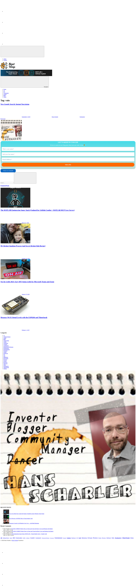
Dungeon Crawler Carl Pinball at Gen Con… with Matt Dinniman (24, 523)
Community (6, 345)
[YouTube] (14, 33)
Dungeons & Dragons (8, 347)
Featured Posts (5, 185)
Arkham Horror (6, 336)
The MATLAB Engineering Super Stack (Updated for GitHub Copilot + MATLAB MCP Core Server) (38, 210)
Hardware (5, 353)
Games (5, 352)
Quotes (5, 361)
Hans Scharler (55, 116)
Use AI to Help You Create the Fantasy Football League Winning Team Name (26, 513)
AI (4, 335)
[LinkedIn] (14, 11)
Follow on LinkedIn (8, 170)
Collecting (5, 343)
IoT (4, 354)
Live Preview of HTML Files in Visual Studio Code (21, 518)
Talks (4, 364)
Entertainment (6, 349)
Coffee (4, 342)
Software (5, 363)
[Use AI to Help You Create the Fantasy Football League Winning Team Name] (6, 513)
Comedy (5, 344)
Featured (5, 350)
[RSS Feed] (14, 44)
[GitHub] (14, 22)
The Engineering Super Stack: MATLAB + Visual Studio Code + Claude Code (29, 533)
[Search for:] (7, 182)
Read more (3, 118)
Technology (82, 116)
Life (4, 356)
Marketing (5, 357)
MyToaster (5, 358)
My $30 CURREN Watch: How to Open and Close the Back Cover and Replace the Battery (32, 528)
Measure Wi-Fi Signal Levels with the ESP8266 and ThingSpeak (24, 317)
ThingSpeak (6, 367)
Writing (5, 368)
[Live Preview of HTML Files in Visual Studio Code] (6, 518)
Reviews (5, 362)
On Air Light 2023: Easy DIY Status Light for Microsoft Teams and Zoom (27, 282)
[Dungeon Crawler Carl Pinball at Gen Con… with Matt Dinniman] (6, 523)
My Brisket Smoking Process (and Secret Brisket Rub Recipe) (23, 246)
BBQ (4, 339)
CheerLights (6, 340)
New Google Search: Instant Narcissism (15, 104)
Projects (5, 359)
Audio (4, 338)
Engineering (6, 348)
